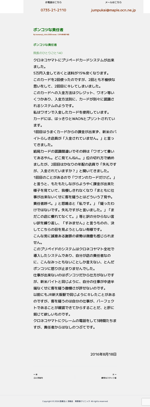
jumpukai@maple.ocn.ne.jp (113, 9)
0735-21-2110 (53, 9)
